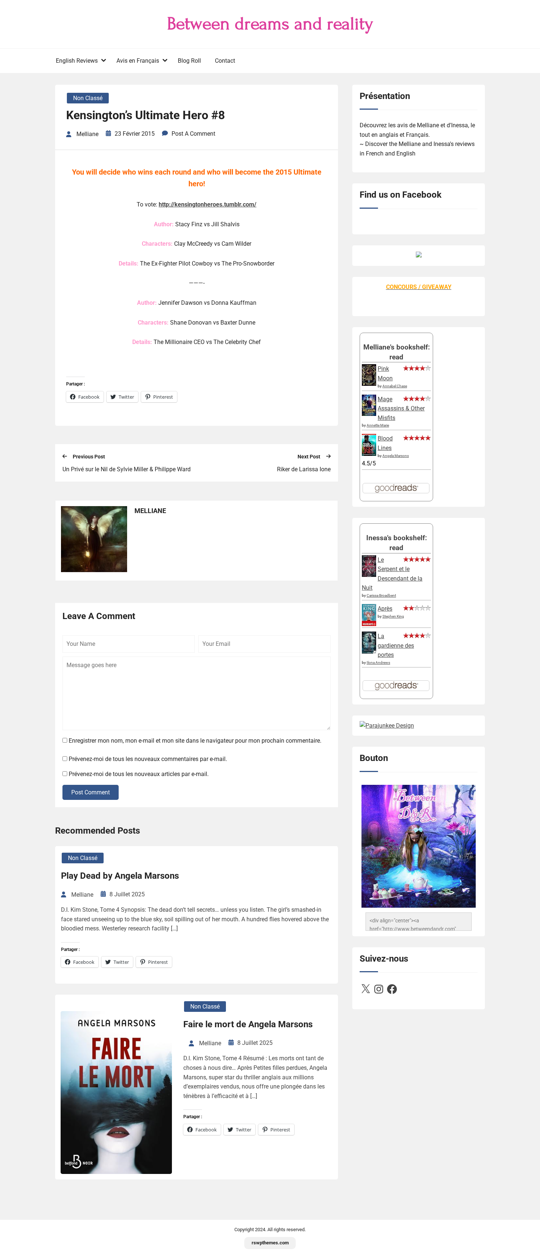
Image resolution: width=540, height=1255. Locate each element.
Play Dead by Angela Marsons (120, 876)
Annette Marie (378, 425)
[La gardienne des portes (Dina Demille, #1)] (369, 651)
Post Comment (90, 792)
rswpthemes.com (270, 1242)
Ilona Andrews (378, 663)
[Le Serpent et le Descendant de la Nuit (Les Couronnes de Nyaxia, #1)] (369, 574)
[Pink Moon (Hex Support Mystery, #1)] (369, 383)
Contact (225, 60)
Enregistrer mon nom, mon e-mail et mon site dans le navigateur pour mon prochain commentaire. (195, 740)
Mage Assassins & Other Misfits (401, 408)
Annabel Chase (394, 386)
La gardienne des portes (396, 645)
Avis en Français (137, 60)
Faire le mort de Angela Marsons (248, 1024)
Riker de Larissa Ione (304, 469)
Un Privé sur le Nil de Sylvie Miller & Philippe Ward (126, 469)
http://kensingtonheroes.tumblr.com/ (207, 204)
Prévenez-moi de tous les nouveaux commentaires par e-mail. (148, 758)
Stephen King (393, 616)
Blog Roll (189, 60)
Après (385, 608)
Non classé (87, 98)
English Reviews (77, 60)
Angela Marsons (395, 456)
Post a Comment (193, 133)
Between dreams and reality (270, 24)
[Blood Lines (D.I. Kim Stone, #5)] (369, 453)
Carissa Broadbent (381, 595)
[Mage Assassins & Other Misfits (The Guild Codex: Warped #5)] (369, 413)
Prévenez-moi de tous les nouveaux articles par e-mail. (139, 774)
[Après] (369, 625)
